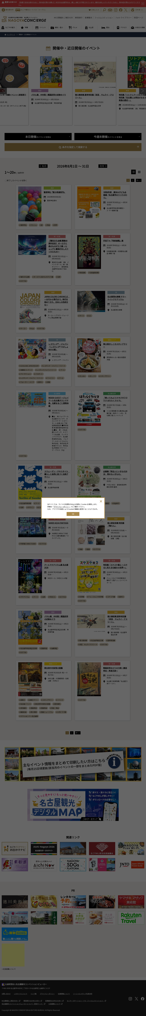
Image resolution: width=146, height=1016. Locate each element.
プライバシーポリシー (62, 506)
